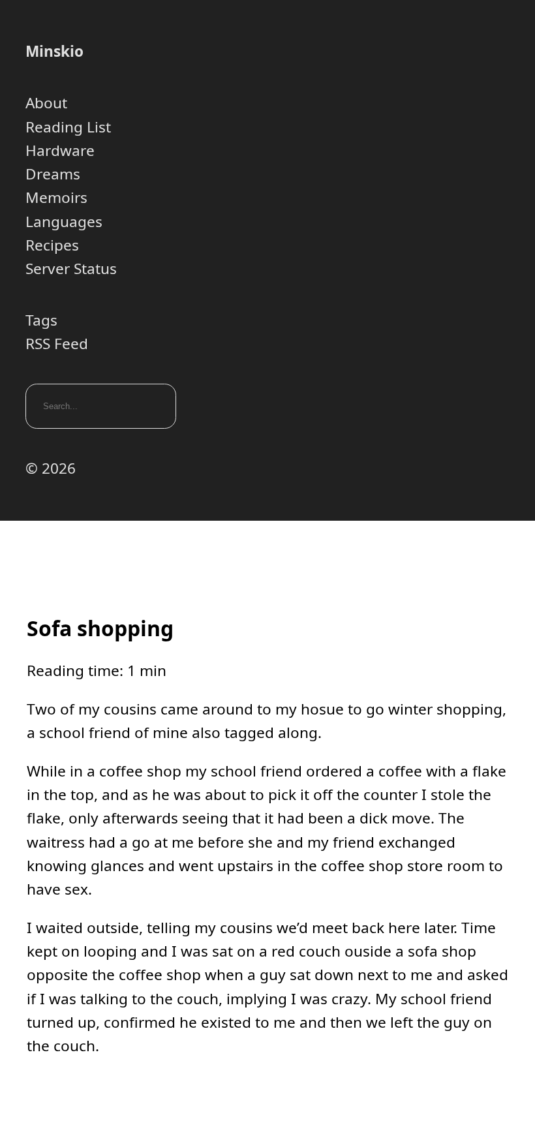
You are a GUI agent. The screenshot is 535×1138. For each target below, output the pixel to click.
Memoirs (56, 197)
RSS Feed (56, 343)
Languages (63, 221)
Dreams (52, 174)
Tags (41, 320)
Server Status (71, 268)
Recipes (52, 245)
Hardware (60, 150)
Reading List (68, 127)
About (46, 103)
